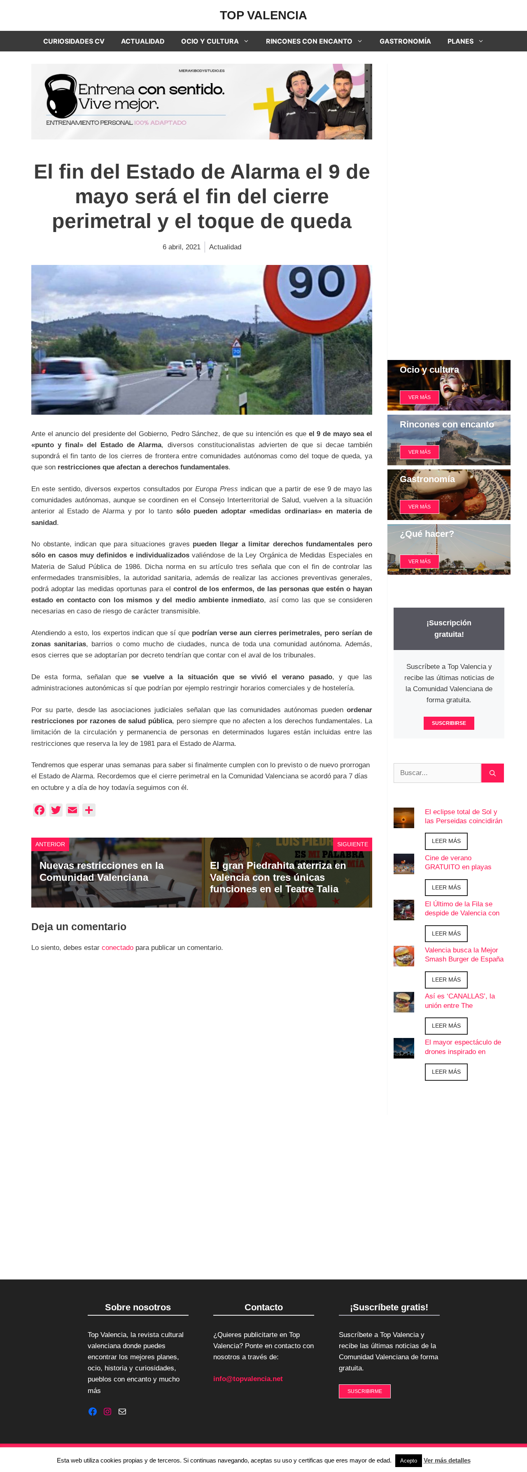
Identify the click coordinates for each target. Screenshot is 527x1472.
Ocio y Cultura (210, 41)
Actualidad (143, 41)
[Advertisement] (449, 205)
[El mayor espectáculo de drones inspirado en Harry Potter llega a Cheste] (404, 1053)
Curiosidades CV (74, 41)
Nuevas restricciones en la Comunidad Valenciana (101, 871)
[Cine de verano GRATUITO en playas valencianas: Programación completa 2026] (404, 868)
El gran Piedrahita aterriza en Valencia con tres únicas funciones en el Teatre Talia (278, 877)
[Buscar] (492, 773)
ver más (419, 397)
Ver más (419, 452)
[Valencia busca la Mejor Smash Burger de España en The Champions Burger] (404, 961)
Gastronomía (405, 41)
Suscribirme (364, 1391)
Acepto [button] (408, 1461)
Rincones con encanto (309, 41)
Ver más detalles (447, 1460)
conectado (117, 948)
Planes (460, 41)
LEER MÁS (446, 841)
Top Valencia (263, 15)
